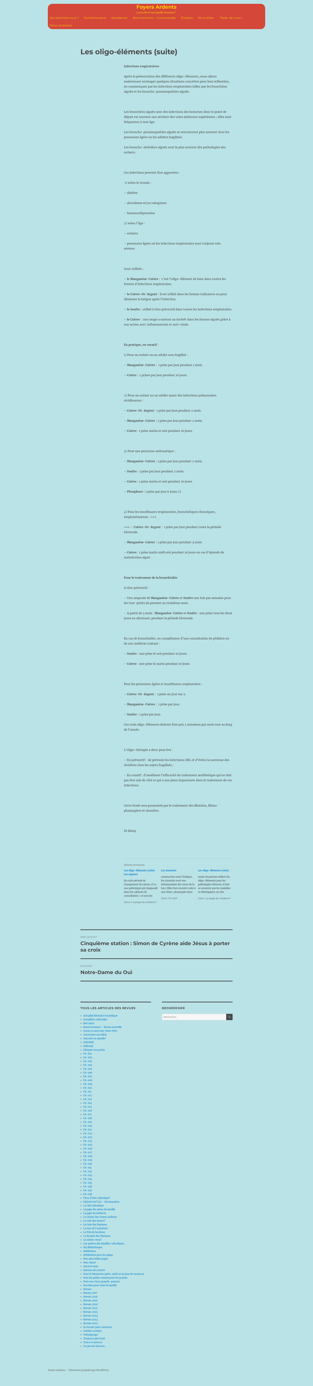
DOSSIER (88, 1042)
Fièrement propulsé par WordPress (89, 1370)
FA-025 (87, 1144)
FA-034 (87, 1179)
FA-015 (87, 1106)
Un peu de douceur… (95, 1346)
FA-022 (87, 1133)
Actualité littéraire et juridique (100, 1015)
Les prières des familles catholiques (103, 1243)
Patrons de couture (94, 1270)
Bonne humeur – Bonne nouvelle (102, 1027)
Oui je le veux (90, 1266)
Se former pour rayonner (97, 1327)
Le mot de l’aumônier (95, 1228)
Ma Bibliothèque (92, 1247)
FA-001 (87, 1053)
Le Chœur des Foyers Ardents (100, 1217)
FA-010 (87, 1087)
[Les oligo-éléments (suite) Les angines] (142, 886)
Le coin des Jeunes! (94, 1220)
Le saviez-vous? (92, 1239)
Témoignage (90, 1334)
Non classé (89, 1262)
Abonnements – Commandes (154, 18)
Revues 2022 (90, 1311)
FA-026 (87, 1148)
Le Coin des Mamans (95, 1224)
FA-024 (87, 1141)
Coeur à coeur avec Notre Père (100, 1030)
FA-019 (87, 1122)
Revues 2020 (90, 1304)
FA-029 (87, 1160)
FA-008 (87, 1080)
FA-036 (87, 1186)
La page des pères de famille (99, 1209)
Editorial (88, 1046)
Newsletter (119, 18)
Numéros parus (95, 18)
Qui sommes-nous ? (64, 18)
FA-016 (87, 1110)
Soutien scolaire (92, 1330)
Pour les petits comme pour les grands (105, 1277)
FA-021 (87, 1129)
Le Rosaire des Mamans (96, 1236)
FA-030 (87, 1163)
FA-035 (87, 1182)
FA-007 (87, 1076)
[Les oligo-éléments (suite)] (216, 884)
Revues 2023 (90, 1315)
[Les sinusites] (179, 884)
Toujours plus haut (94, 1338)
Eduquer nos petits (94, 1049)
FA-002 (87, 1057)
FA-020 (87, 1125)
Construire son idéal (95, 1034)
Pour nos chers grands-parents (101, 1281)
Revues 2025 (90, 1323)
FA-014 (87, 1103)
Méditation (89, 1251)
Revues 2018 (90, 1296)
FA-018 (87, 1118)
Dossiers (187, 18)
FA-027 (87, 1152)
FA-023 (87, 1137)
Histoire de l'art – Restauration (101, 1201)
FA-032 (87, 1171)
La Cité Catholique (93, 1205)
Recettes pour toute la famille (100, 1285)
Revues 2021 (90, 1308)
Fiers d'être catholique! (96, 1198)
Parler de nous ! (231, 18)
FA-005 (87, 1068)
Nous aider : (206, 18)
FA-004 (87, 1065)
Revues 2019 (90, 1300)
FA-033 (87, 1175)
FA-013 (87, 1099)
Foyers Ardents (156, 7)
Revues (87, 1289)
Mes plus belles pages (95, 1258)
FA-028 (87, 1156)
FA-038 (87, 1194)
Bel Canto (88, 1023)
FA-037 (87, 1190)
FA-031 (87, 1167)
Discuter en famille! (94, 1038)
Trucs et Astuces (92, 1342)
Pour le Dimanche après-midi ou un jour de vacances (113, 1274)
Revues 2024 (90, 1319)
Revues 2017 (90, 1292)
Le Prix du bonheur (94, 1232)
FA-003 (87, 1061)
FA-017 (87, 1114)
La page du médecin (94, 1213)
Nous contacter (61, 25)
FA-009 (87, 1084)
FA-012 (87, 1095)
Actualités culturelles (95, 1019)
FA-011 (87, 1091)
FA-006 (87, 1072)
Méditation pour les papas (98, 1255)
